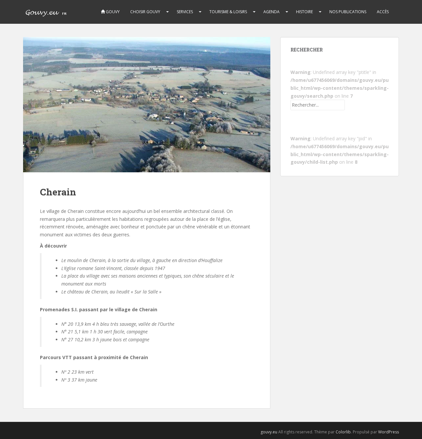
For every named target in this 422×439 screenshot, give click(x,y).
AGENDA (271, 12)
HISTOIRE (304, 12)
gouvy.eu (268, 432)
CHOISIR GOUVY (145, 12)
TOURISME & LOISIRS (228, 12)
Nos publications (347, 12)
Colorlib (343, 432)
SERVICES (185, 12)
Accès (383, 12)
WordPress (388, 432)
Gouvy (112, 12)
